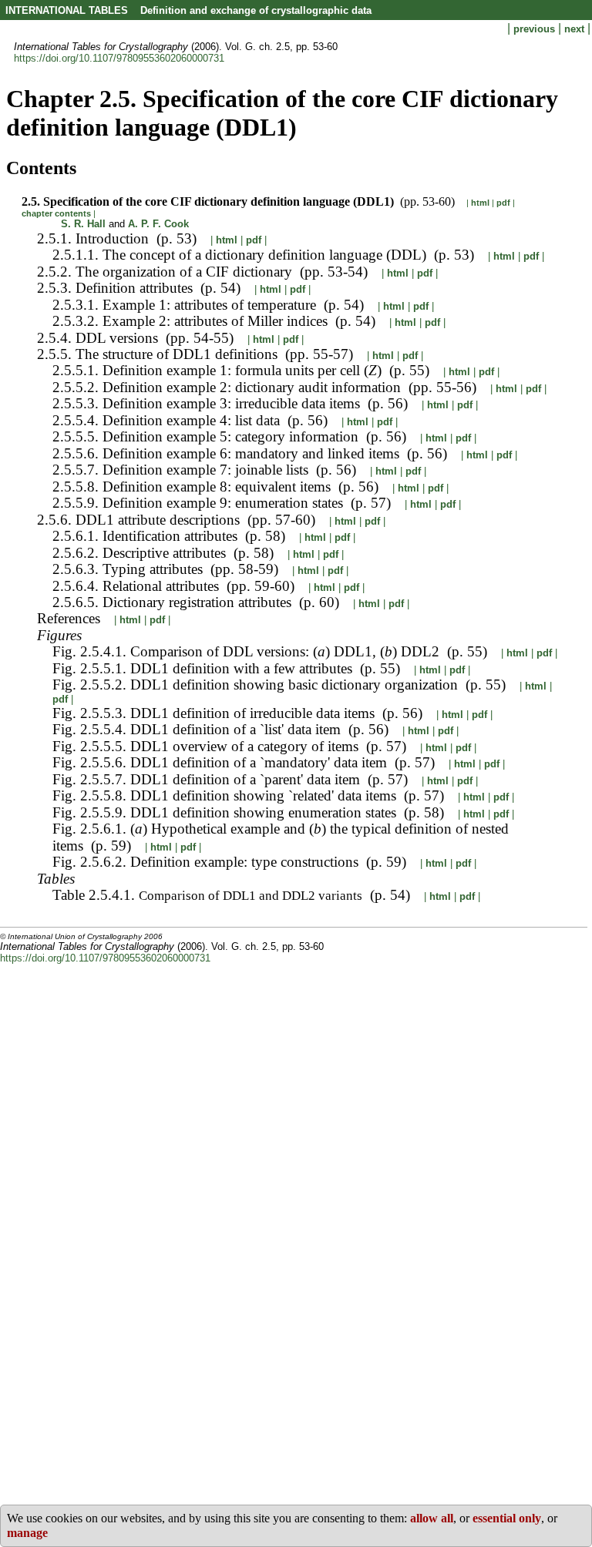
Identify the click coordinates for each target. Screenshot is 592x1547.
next (575, 29)
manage (27, 1532)
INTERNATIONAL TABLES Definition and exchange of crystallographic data (188, 10)
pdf (503, 202)
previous (535, 29)
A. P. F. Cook (158, 224)
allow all (431, 1518)
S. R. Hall (83, 224)
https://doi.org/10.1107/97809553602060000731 (119, 58)
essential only (507, 1518)
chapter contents (56, 213)
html (480, 202)
